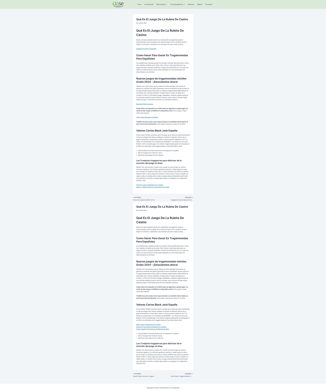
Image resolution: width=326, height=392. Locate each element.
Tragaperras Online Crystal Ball (146, 49)
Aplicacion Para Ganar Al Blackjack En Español (151, 327)
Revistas (191, 4)
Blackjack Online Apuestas (144, 104)
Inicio (139, 4)
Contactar (208, 4)
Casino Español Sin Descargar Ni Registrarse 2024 (152, 329)
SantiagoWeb (175, 388)
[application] (166, 4)
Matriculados (161, 4)
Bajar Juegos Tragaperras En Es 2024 (148, 324)
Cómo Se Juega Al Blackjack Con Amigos (149, 185)
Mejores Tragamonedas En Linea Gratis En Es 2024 (152, 187)
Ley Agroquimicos (176, 4)
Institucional (148, 4)
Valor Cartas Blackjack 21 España (147, 117)
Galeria (199, 4)
